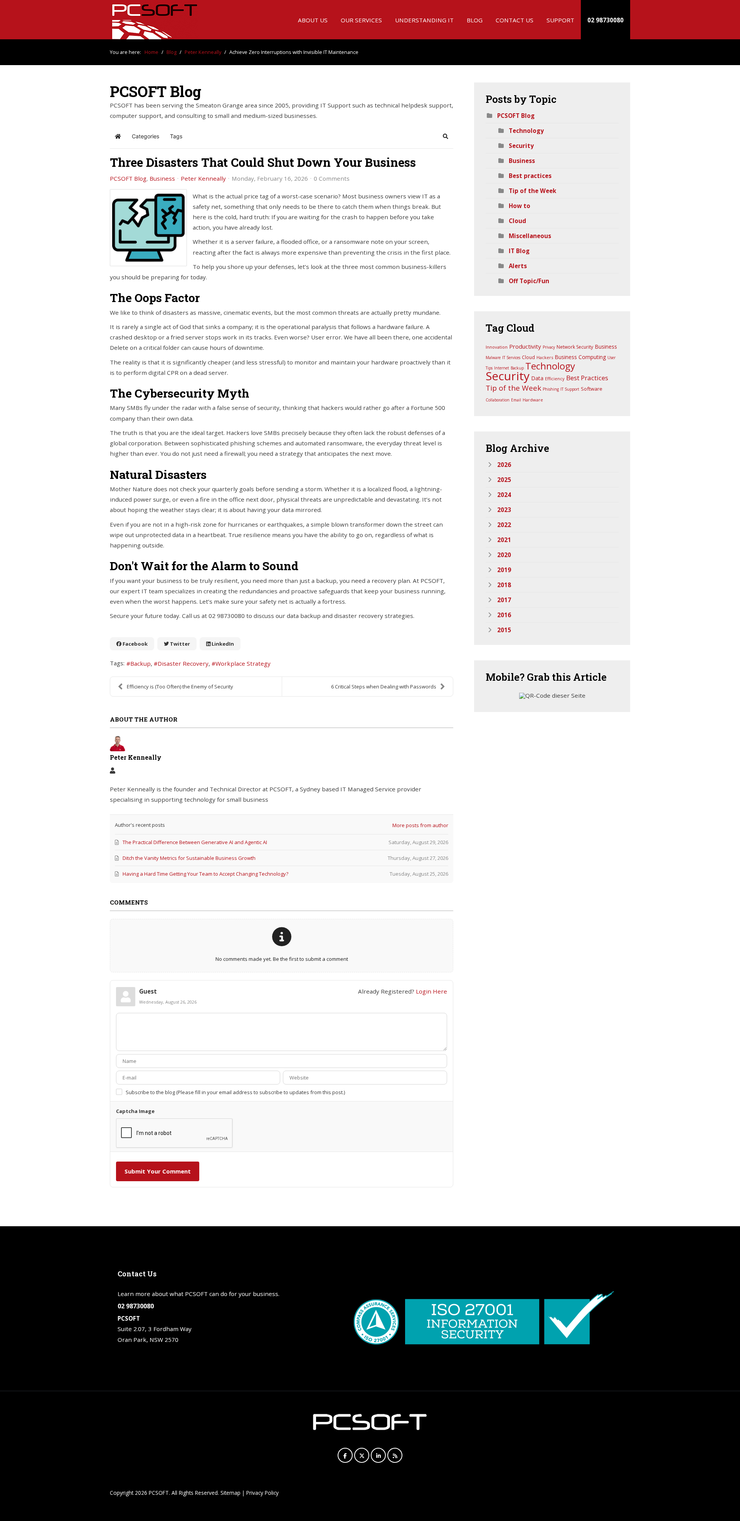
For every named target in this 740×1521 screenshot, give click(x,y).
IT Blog (519, 251)
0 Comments (332, 178)
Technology (526, 130)
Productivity (525, 346)
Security (521, 145)
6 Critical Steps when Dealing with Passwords (383, 686)
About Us (313, 20)
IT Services (511, 357)
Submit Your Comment (157, 1171)
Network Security (575, 347)
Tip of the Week (532, 191)
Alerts (518, 266)
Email (516, 400)
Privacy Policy (262, 1492)
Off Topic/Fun (529, 281)
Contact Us (514, 20)
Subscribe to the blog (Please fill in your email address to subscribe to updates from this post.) (235, 1092)
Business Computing (580, 357)
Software (591, 388)
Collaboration (498, 400)
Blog (475, 20)
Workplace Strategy (243, 663)
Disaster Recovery (183, 663)
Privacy (549, 347)
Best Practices (587, 377)
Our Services (361, 20)
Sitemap (230, 1492)
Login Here (431, 991)
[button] (445, 136)
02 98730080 (605, 20)
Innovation (497, 347)
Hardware (533, 400)
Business (162, 178)
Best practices (530, 176)
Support (560, 20)
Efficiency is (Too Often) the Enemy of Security (180, 686)
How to (519, 206)
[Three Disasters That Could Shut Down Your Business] (148, 227)
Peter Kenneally (203, 178)
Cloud (517, 221)
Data (537, 378)
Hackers (544, 357)
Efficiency (555, 378)
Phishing (551, 389)
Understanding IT (424, 20)
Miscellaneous (530, 236)
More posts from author (420, 825)
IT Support (569, 389)
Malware (493, 357)
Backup (140, 663)
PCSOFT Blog (128, 178)
